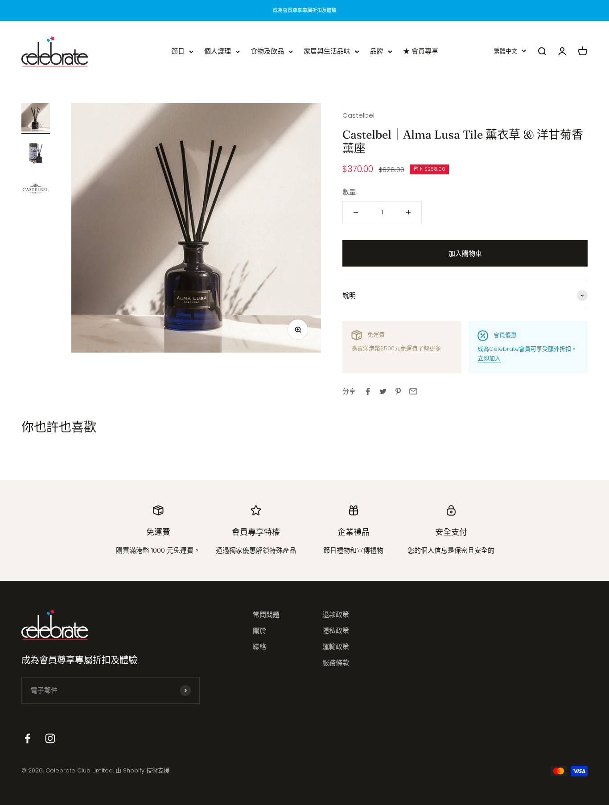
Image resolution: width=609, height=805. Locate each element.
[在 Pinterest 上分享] (398, 391)
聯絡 (259, 646)
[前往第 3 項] (35, 189)
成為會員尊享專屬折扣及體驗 (305, 10)
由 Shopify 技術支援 (142, 770)
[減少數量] (356, 212)
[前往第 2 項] (35, 154)
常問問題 (266, 614)
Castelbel (358, 115)
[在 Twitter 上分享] (383, 391)
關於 (259, 630)
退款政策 (335, 614)
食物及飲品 (267, 51)
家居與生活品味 (327, 51)
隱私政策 (335, 630)
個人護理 (217, 51)
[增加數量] (408, 212)
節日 (178, 51)
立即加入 (489, 358)
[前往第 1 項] (35, 118)
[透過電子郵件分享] (413, 391)
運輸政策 (335, 646)
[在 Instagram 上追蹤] (50, 738)
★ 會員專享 (420, 51)
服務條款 (335, 662)
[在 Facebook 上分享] (367, 391)
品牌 (376, 51)
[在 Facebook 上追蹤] (27, 738)
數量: (349, 192)
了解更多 (429, 348)
